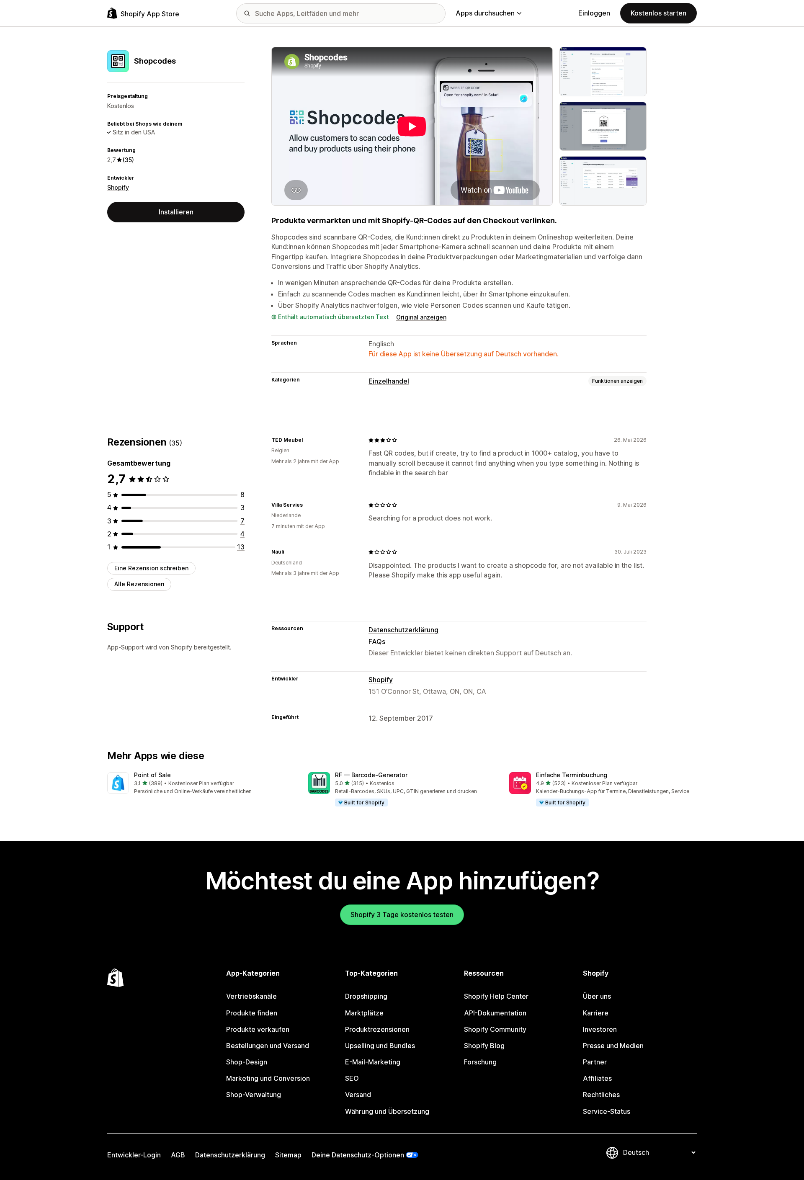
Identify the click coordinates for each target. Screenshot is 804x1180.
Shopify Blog (484, 1045)
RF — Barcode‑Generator (371, 774)
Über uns (597, 996)
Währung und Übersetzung (387, 1111)
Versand (358, 1094)
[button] (201, 783)
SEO (352, 1078)
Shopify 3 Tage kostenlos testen (402, 914)
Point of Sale (152, 774)
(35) (128, 159)
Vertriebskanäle (251, 996)
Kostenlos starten (658, 13)
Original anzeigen (421, 317)
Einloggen (594, 13)
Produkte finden (251, 1013)
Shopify (118, 187)
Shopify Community (495, 1029)
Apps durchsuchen (485, 13)
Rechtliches (601, 1094)
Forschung (480, 1062)
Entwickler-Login (134, 1155)
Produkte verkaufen (257, 1029)
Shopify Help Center (496, 996)
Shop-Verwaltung (253, 1094)
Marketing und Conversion (268, 1078)
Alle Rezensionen (139, 583)
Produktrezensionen (377, 1029)
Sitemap (288, 1155)
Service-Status (606, 1111)
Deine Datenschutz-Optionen (358, 1155)
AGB (178, 1155)
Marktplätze (364, 1013)
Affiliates (597, 1078)
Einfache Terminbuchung (571, 774)
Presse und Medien (613, 1045)
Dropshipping (366, 996)
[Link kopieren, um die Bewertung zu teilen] (307, 440)
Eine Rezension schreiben (151, 568)
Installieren (176, 212)
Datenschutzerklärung (403, 630)
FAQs (376, 641)
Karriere (595, 1013)
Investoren (600, 1029)
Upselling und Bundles (380, 1045)
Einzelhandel (388, 381)
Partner (595, 1062)
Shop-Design (246, 1062)
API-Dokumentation (495, 1013)
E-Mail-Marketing (372, 1062)
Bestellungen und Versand (267, 1045)
